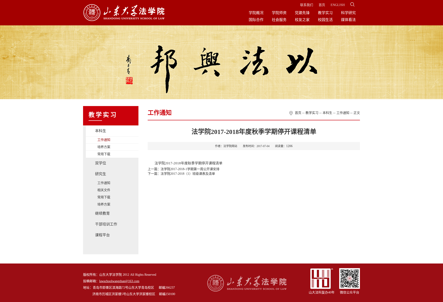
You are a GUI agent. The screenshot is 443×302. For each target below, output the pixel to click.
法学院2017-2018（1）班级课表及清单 (188, 173)
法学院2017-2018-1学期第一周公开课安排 (190, 169)
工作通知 (103, 140)
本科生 (100, 131)
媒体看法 (348, 20)
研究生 (100, 174)
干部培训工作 (106, 224)
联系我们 (306, 5)
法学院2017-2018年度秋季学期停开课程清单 (188, 163)
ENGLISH (338, 5)
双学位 (100, 163)
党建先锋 (302, 13)
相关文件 (103, 190)
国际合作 (256, 20)
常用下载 (103, 154)
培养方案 (103, 147)
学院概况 (256, 13)
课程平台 (102, 235)
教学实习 (325, 13)
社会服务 (279, 20)
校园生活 (325, 20)
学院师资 (279, 13)
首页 (322, 5)
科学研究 (348, 13)
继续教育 (102, 213)
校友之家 (302, 20)
